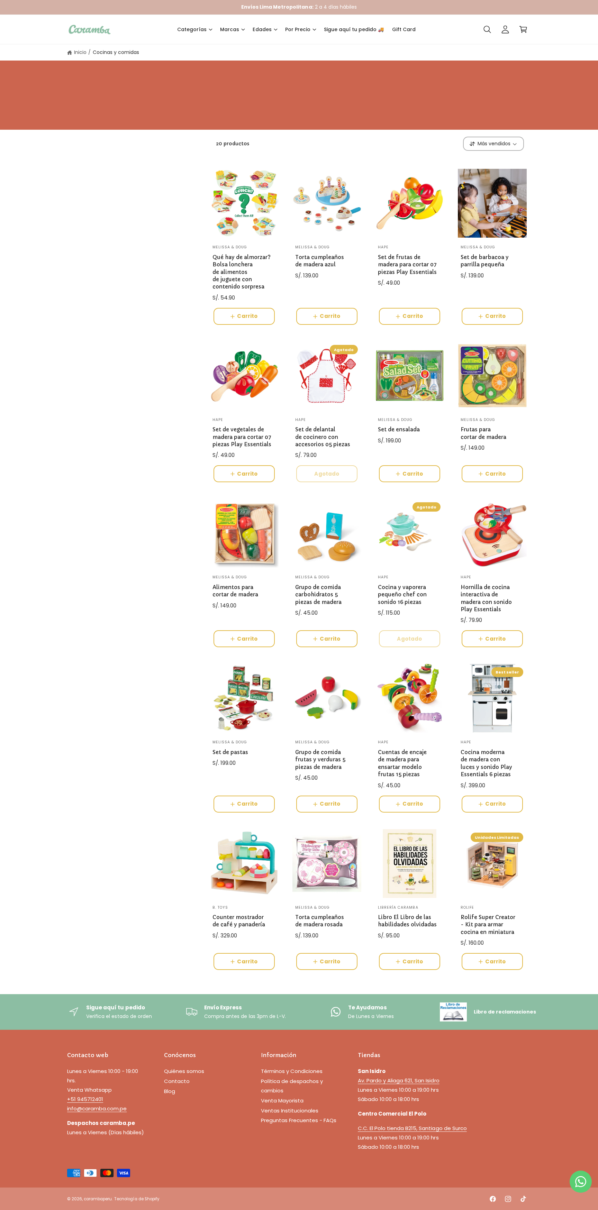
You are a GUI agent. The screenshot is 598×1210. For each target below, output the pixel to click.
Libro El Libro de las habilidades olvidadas (407, 921)
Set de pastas (230, 752)
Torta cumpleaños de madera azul (319, 261)
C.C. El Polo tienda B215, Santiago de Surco (412, 1128)
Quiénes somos (184, 1071)
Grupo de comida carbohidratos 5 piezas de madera (318, 594)
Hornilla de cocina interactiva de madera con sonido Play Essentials (486, 598)
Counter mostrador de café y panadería (238, 921)
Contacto (177, 1081)
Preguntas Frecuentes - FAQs (298, 1120)
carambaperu (98, 1199)
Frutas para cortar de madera (483, 433)
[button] (194, 29)
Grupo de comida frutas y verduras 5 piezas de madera (320, 759)
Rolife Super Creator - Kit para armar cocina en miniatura (488, 924)
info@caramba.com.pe (97, 1108)
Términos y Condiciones (292, 1071)
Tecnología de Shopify (136, 1199)
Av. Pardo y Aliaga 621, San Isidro (399, 1080)
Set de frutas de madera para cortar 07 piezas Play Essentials (407, 264)
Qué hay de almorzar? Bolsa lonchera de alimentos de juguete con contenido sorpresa (241, 272)
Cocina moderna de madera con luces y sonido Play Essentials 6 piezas (486, 763)
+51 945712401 (85, 1099)
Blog (169, 1091)
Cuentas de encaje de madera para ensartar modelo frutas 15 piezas (402, 763)
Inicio (80, 52)
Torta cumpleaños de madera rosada (319, 921)
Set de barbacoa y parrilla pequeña (485, 261)
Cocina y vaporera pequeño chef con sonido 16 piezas (402, 594)
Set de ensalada (399, 429)
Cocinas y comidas (116, 52)
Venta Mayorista (282, 1100)
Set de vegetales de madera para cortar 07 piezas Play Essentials (241, 437)
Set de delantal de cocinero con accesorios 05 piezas (322, 437)
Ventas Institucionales (289, 1110)
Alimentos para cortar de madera (235, 591)
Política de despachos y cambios (292, 1086)
